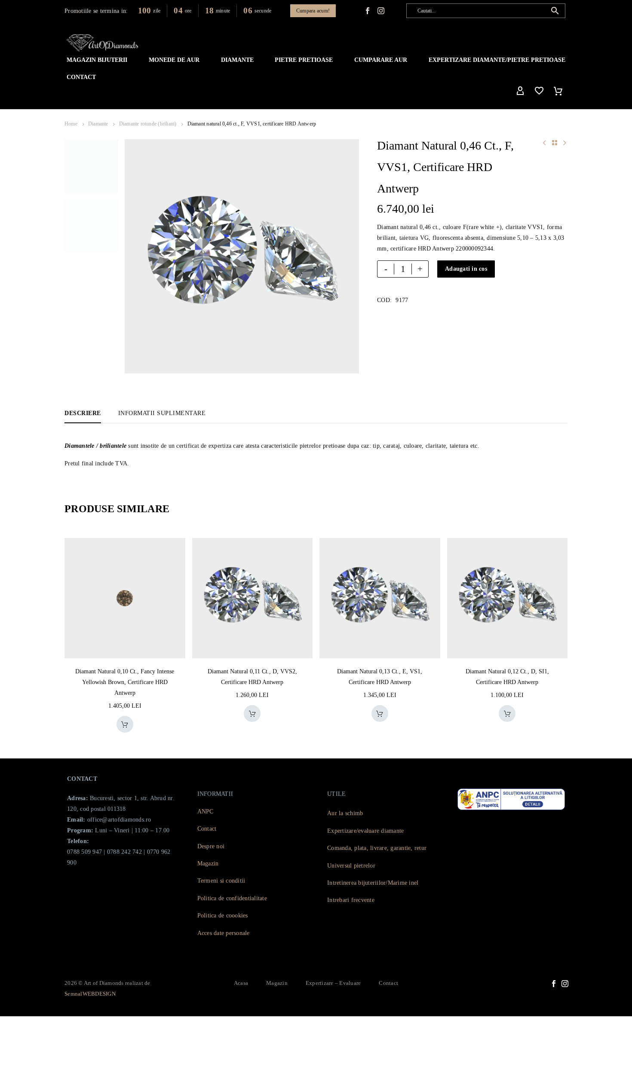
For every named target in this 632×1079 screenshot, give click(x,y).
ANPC (205, 811)
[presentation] (135, 256)
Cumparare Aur (380, 60)
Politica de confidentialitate (232, 898)
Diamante (237, 60)
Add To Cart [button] (125, 724)
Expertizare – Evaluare (333, 983)
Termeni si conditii (221, 880)
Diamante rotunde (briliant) (148, 124)
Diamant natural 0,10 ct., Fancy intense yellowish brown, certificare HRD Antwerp (124, 682)
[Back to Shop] (554, 142)
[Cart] (558, 91)
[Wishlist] (539, 91)
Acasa (241, 983)
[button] (555, 10)
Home (70, 124)
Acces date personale (223, 933)
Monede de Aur (174, 60)
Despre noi (211, 846)
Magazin (208, 863)
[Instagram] (564, 983)
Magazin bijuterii (97, 60)
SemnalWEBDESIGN (90, 993)
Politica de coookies (222, 915)
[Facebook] (367, 10)
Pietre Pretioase (304, 60)
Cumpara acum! (313, 11)
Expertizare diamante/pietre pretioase (497, 60)
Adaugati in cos (466, 269)
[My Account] (520, 91)
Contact (81, 77)
